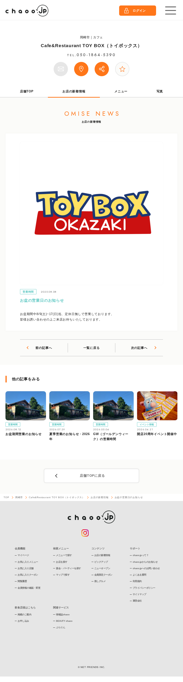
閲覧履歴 (22, 581)
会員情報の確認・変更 (29, 588)
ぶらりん (60, 627)
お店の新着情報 (74, 91)
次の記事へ (139, 348)
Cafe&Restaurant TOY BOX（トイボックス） (91, 45)
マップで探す (63, 574)
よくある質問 (139, 574)
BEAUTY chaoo (64, 621)
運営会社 (137, 600)
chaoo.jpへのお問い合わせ (146, 568)
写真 (160, 91)
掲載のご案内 (24, 614)
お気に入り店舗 (26, 568)
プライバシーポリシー (144, 588)
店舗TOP (27, 91)
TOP (6, 497)
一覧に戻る (91, 348)
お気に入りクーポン (28, 574)
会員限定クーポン (103, 574)
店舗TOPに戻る (92, 475)
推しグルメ (100, 581)
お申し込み (23, 621)
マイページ (23, 555)
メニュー (120, 91)
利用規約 (137, 581)
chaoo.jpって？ (141, 555)
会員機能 (20, 548)
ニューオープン (102, 568)
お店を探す (61, 562)
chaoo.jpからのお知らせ (145, 562)
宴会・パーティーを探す (68, 568)
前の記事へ (44, 348)
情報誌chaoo (62, 614)
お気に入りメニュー (28, 562)
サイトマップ (139, 594)
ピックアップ (101, 562)
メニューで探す (64, 555)
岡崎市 (19, 497)
